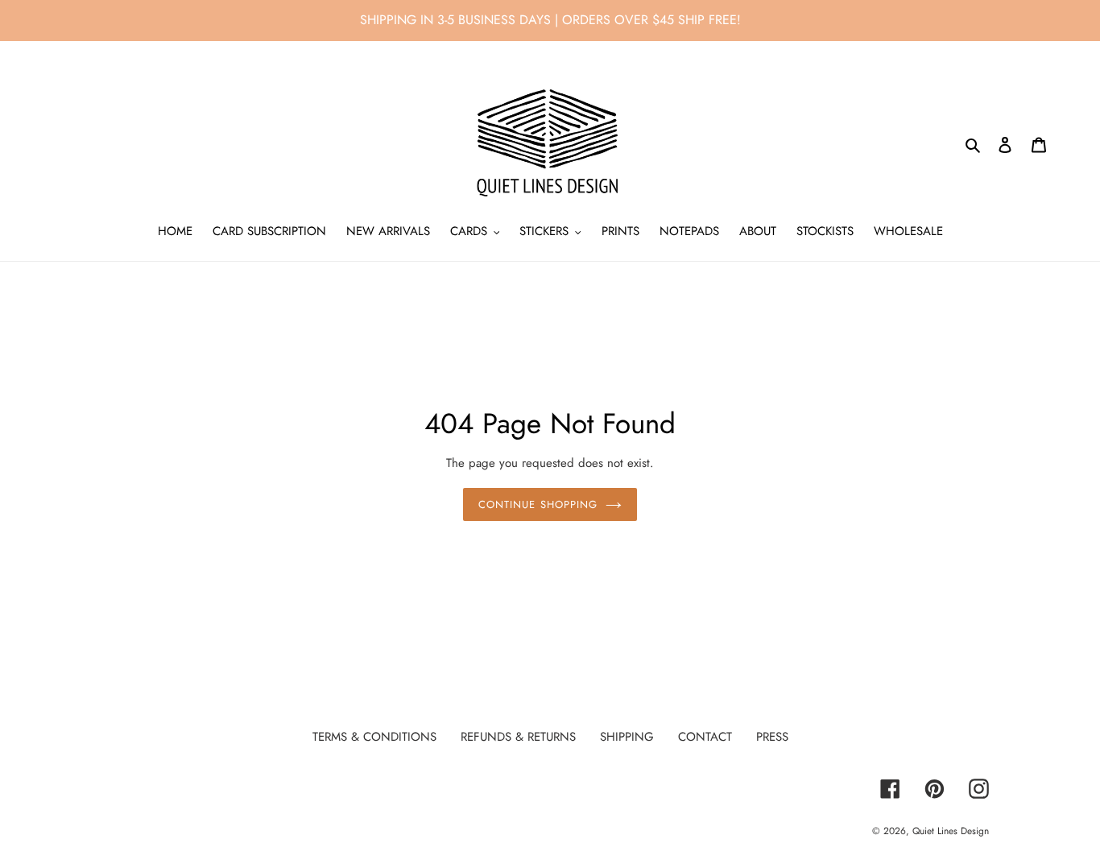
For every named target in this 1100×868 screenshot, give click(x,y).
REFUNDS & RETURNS (518, 737)
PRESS (772, 737)
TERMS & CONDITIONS (374, 737)
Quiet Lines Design (950, 831)
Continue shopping (538, 504)
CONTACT (705, 737)
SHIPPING (627, 737)
